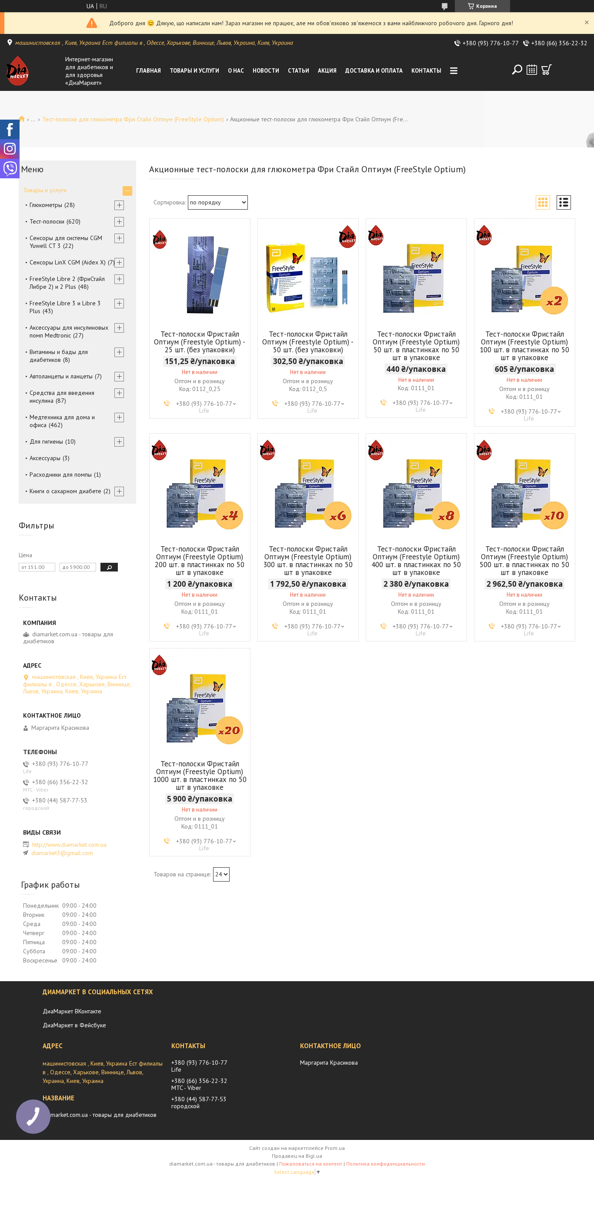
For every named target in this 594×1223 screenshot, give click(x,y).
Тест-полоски (47, 221)
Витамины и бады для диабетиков (59, 356)
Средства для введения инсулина (62, 396)
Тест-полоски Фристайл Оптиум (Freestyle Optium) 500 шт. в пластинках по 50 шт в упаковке (524, 560)
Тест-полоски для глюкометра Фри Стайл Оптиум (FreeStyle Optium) (133, 119)
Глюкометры (46, 205)
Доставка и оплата (374, 70)
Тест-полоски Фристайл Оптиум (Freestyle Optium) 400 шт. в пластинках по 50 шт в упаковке (416, 560)
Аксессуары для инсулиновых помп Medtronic (69, 331)
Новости (266, 70)
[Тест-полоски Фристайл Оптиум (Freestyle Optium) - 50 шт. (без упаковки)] (308, 273)
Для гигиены (46, 441)
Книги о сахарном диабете (65, 491)
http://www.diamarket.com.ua (69, 844)
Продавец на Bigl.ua (297, 1156)
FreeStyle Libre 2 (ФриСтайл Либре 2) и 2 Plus (67, 283)
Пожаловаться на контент (310, 1163)
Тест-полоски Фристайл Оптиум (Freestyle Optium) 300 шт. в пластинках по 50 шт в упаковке (308, 560)
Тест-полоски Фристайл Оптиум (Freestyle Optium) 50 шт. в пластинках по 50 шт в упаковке (416, 345)
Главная (148, 70)
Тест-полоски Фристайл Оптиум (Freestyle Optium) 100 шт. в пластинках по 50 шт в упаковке (524, 345)
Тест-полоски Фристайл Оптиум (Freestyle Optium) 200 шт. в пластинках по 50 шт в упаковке (199, 560)
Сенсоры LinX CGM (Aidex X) (68, 262)
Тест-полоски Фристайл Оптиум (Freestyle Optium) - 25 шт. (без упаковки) (199, 342)
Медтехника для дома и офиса (62, 421)
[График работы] (532, 69)
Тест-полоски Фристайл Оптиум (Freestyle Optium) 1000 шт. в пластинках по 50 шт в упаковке (200, 775)
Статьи (298, 70)
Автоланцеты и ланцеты (61, 376)
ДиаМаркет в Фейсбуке (74, 1025)
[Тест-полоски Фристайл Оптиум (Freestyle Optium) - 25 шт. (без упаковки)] (200, 273)
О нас (236, 70)
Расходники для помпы (61, 474)
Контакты (426, 70)
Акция (327, 70)
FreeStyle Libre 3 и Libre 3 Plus (65, 307)
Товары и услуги (194, 70)
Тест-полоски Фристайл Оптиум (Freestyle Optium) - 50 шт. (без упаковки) (308, 342)
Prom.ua (335, 1148)
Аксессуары (45, 458)
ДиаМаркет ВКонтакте (72, 1011)
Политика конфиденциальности (385, 1163)
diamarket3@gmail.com (62, 852)
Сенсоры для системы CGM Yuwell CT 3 (66, 242)
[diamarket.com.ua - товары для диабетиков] (34, 71)
